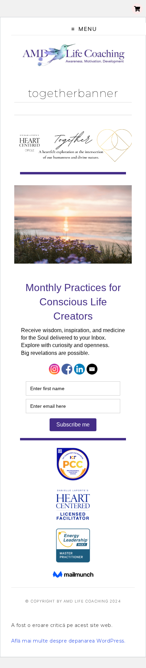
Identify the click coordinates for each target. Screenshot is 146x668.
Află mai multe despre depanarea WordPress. (68, 641)
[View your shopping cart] (137, 8)
